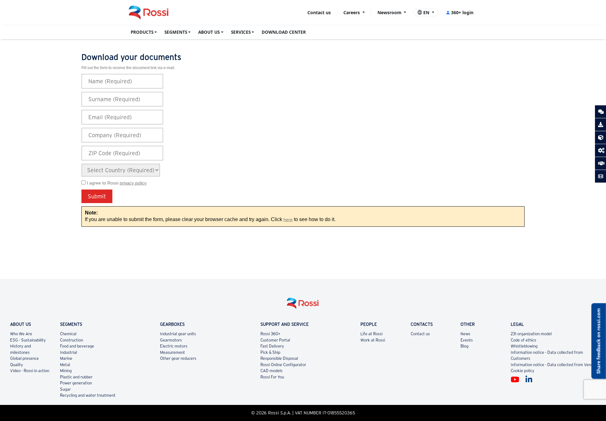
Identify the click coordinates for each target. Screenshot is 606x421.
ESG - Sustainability (28, 340)
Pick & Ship (270, 352)
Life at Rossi (371, 333)
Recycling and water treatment (88, 395)
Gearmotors (171, 340)
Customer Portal (275, 340)
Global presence (24, 358)
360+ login (462, 12)
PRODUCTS (142, 32)
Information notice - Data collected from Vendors (555, 364)
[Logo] (303, 306)
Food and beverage (77, 346)
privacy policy (133, 182)
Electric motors (173, 346)
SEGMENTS (175, 32)
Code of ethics (523, 340)
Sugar (65, 389)
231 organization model (531, 333)
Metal (65, 364)
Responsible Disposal (279, 358)
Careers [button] (352, 12)
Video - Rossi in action (29, 370)
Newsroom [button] (390, 12)
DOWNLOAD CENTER (284, 32)
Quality (16, 364)
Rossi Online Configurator (283, 364)
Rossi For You (272, 377)
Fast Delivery (272, 346)
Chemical (68, 333)
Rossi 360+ (270, 333)
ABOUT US (209, 32)
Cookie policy (522, 370)
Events (466, 340)
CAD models (271, 370)
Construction (71, 340)
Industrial (68, 352)
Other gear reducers (178, 358)
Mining (66, 370)
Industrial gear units (178, 333)
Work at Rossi (372, 340)
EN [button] (426, 12)
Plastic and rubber (76, 377)
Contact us (319, 12)
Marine (66, 358)
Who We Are (21, 333)
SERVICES (241, 32)
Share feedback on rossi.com (598, 341)
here (288, 219)
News (465, 333)
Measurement (172, 352)
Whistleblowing (524, 346)
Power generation (76, 383)
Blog (464, 346)
